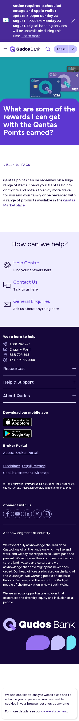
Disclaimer (11, 466)
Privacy (38, 466)
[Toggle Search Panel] (48, 49)
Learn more (30, 36)
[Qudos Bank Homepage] (25, 49)
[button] (5, 49)
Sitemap (42, 473)
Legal (26, 466)
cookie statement (54, 711)
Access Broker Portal (20, 453)
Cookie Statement (18, 473)
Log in (61, 49)
